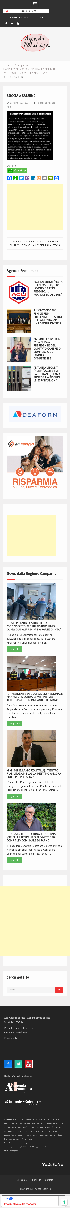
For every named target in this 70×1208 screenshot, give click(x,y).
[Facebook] (6, 23)
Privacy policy (11, 1038)
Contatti (49, 1180)
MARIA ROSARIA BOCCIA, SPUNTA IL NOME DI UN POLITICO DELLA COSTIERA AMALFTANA (35, 243)
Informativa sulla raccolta (20, 1204)
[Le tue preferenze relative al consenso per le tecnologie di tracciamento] (64, 1202)
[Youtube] (18, 23)
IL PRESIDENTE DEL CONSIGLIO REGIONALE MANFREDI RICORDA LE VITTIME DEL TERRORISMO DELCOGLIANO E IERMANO (35, 697)
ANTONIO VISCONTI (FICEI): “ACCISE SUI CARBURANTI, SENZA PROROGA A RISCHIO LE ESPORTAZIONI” (47, 374)
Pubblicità (36, 1180)
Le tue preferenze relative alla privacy (37, 1198)
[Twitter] (12, 23)
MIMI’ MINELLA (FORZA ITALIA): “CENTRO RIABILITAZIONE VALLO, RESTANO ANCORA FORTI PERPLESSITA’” (34, 774)
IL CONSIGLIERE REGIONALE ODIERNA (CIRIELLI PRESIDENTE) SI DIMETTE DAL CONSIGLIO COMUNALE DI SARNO (32, 837)
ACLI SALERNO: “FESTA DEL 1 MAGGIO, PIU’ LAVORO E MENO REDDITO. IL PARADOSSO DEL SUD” (48, 288)
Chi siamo (22, 1180)
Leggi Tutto (14, 649)
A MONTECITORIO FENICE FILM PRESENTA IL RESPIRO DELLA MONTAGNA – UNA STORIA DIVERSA (48, 317)
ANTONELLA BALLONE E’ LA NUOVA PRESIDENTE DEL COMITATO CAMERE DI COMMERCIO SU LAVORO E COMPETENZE (48, 348)
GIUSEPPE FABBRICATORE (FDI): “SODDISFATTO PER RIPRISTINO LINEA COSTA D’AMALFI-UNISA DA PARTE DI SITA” (34, 626)
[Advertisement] (35, 207)
